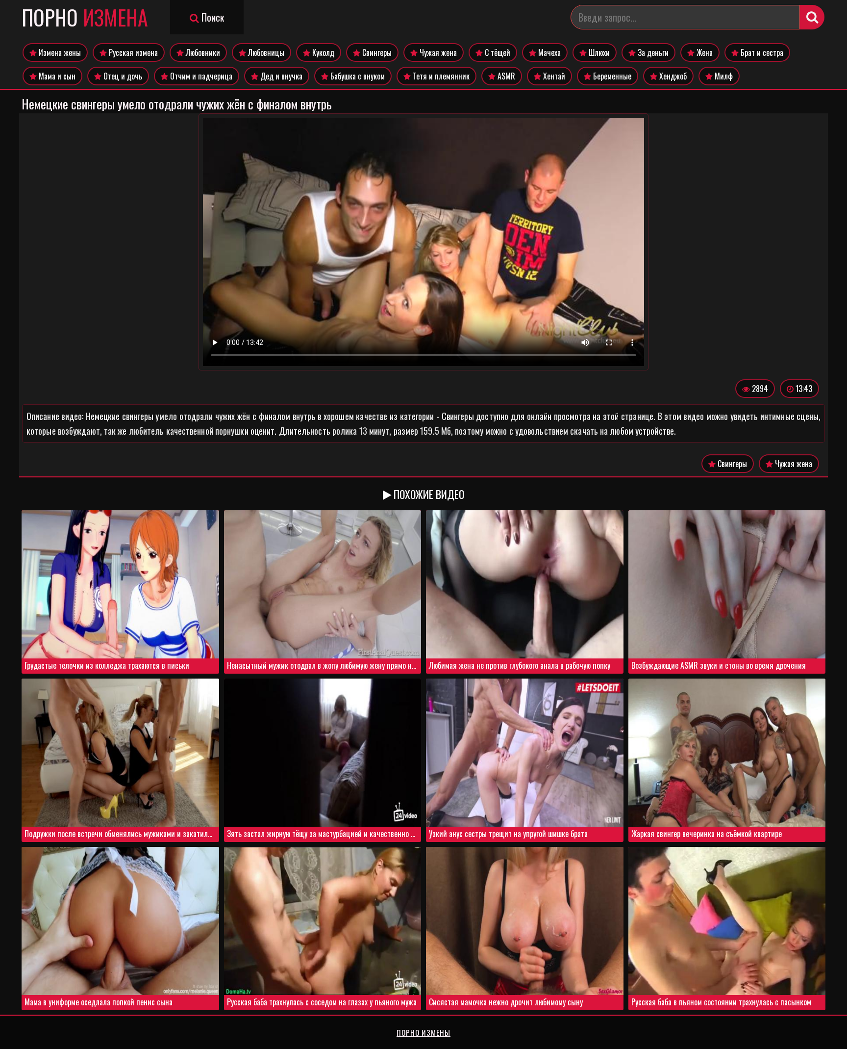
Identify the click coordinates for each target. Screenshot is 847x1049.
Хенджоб (672, 76)
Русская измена (132, 52)
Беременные (611, 76)
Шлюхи (598, 52)
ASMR (505, 76)
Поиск (211, 17)
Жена (704, 52)
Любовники (202, 52)
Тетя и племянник (440, 76)
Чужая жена (437, 52)
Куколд (322, 52)
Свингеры (376, 52)
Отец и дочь (121, 76)
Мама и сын (56, 76)
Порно (85, 17)
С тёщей (496, 52)
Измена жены (59, 52)
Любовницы (265, 52)
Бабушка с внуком (356, 76)
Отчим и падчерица (200, 76)
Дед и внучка (280, 76)
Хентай (553, 76)
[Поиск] (812, 17)
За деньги (652, 52)
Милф (723, 76)
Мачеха (548, 52)
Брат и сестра (761, 52)
